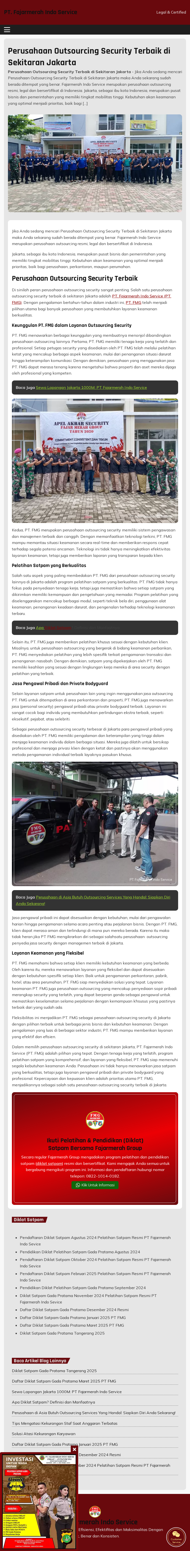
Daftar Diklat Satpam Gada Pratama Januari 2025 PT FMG (73, 1317)
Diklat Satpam (58, 627)
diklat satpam (49, 1163)
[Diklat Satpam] (39, 1501)
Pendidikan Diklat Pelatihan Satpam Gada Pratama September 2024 (83, 1287)
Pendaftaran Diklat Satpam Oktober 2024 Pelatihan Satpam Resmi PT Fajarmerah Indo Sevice (95, 1262)
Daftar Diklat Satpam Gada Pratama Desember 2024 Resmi (74, 1309)
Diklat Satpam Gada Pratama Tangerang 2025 (62, 1333)
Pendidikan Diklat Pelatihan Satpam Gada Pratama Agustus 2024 (80, 1251)
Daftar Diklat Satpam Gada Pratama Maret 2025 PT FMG (72, 1325)
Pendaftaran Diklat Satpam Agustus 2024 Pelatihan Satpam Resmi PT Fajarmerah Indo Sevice (95, 1240)
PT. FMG (133, 302)
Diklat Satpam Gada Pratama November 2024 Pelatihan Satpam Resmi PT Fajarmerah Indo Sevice (88, 1298)
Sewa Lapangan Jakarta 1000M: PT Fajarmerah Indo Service (91, 387)
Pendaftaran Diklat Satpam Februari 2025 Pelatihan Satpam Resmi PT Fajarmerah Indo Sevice (95, 1276)
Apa (40, 627)
